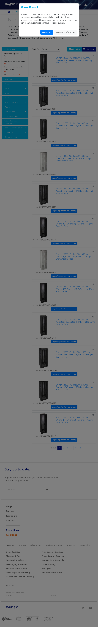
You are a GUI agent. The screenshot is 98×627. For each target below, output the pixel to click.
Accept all (46, 32)
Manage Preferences (65, 32)
